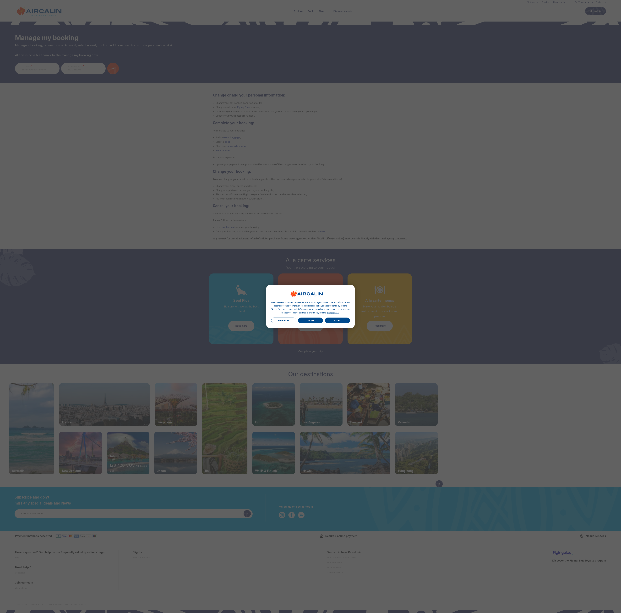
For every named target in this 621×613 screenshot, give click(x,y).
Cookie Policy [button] (335, 309)
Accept (337, 320)
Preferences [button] (333, 313)
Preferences (283, 320)
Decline (310, 320)
